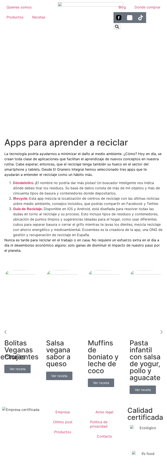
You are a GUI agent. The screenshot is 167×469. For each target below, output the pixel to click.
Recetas (38, 17)
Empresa (62, 412)
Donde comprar (147, 7)
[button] (5, 332)
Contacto (104, 436)
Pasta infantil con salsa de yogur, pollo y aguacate (145, 360)
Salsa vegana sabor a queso (58, 353)
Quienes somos (19, 7)
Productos (15, 17)
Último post (62, 422)
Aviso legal (104, 412)
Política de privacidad (98, 424)
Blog (122, 7)
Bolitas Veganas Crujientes (21, 350)
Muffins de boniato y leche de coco (103, 357)
